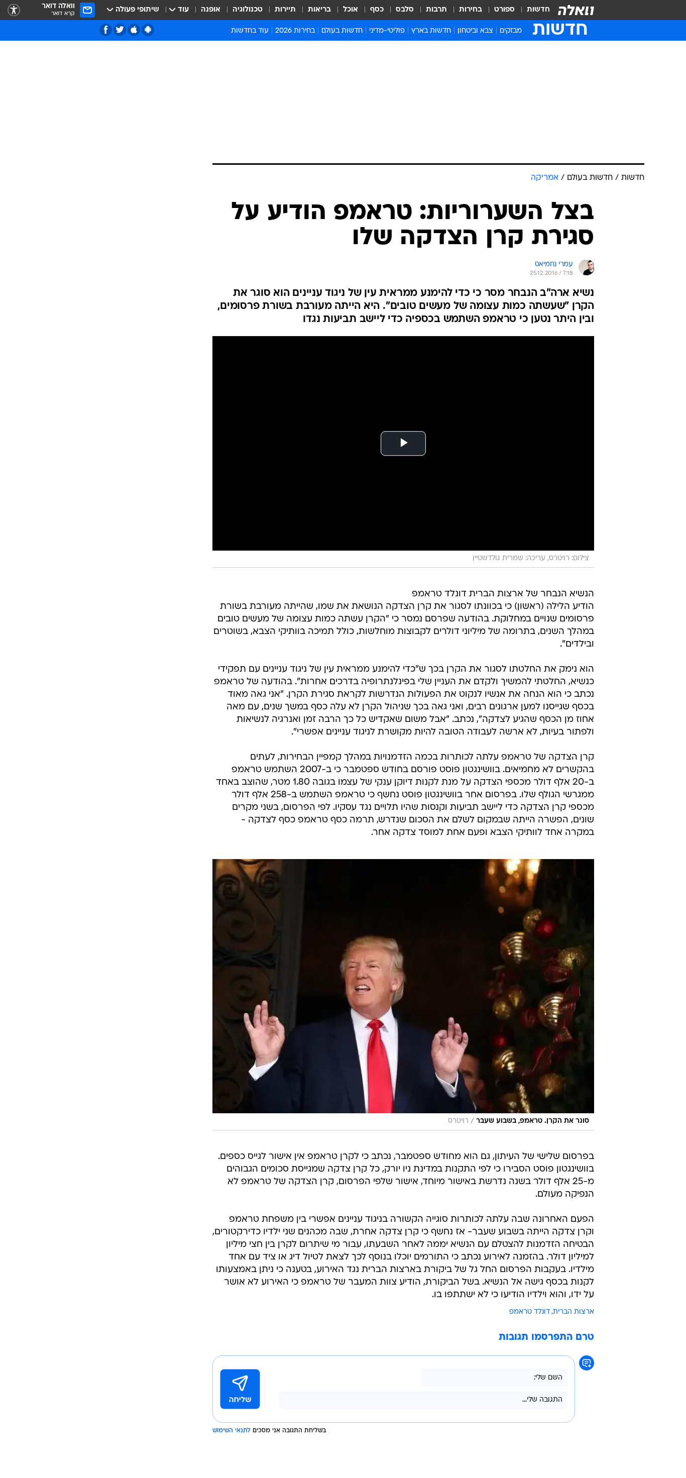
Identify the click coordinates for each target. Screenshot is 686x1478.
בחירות (470, 10)
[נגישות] (14, 10)
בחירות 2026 (295, 31)
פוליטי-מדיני (387, 31)
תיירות (285, 10)
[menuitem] (532, 10)
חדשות (538, 10)
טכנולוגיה (248, 10)
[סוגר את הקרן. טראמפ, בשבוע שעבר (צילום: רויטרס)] (403, 994)
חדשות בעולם (342, 31)
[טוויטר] (119, 30)
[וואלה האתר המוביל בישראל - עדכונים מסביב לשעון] (576, 10)
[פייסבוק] (105, 30)
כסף (377, 10)
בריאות (319, 10)
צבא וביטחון (475, 31)
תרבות (436, 10)
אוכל (350, 10)
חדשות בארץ (431, 31)
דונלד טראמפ (529, 1312)
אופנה (210, 10)
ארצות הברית (573, 1312)
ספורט (504, 10)
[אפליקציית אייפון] (134, 30)
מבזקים (511, 31)
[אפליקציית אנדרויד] (148, 30)
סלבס (405, 10)
